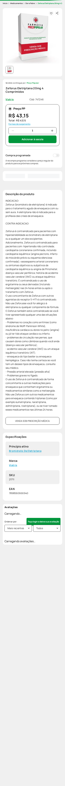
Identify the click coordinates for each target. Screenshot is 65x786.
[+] (52, 130)
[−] (13, 130)
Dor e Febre (30, 3)
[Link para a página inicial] (5, 3)
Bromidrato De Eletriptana (25, 451)
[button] (32, 38)
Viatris (13, 465)
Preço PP (19, 108)
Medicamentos (16, 3)
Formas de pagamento (19, 124)
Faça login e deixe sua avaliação (43, 521)
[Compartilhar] (57, 13)
